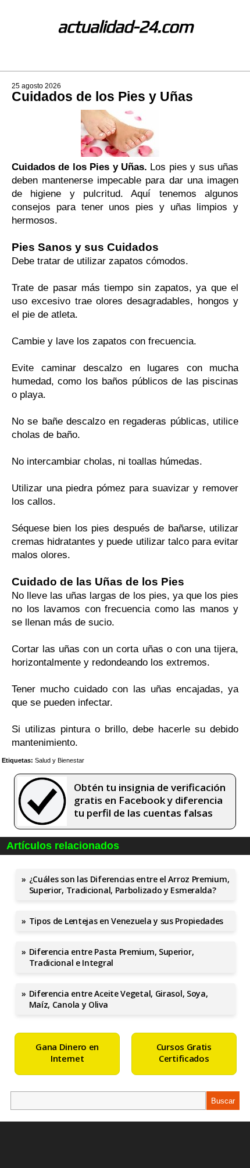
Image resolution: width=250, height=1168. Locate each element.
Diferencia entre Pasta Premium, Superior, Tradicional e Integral (111, 957)
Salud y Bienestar (59, 760)
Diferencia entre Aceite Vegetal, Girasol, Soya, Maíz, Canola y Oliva (118, 999)
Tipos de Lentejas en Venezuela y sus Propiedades (126, 920)
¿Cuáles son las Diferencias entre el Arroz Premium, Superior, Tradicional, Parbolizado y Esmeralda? (129, 885)
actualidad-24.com (125, 26)
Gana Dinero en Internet (67, 1052)
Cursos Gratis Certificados (184, 1052)
